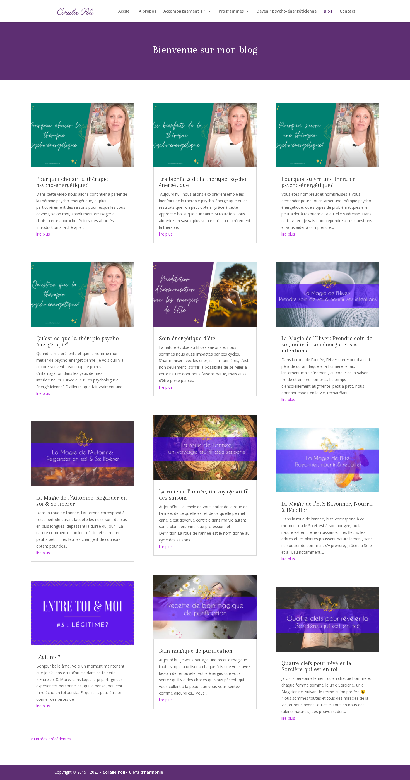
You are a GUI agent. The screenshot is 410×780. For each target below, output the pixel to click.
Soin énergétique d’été (187, 338)
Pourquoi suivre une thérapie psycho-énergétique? (318, 182)
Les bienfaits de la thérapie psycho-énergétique (203, 182)
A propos (147, 11)
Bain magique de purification (196, 650)
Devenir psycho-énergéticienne (287, 11)
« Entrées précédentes (51, 738)
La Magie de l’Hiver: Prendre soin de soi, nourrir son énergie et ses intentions (326, 344)
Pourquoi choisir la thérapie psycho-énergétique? (72, 182)
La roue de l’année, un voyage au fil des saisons (204, 494)
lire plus (43, 234)
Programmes (231, 11)
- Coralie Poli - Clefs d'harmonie (131, 772)
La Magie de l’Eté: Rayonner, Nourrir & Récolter (327, 506)
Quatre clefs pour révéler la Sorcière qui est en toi (316, 666)
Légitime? (48, 657)
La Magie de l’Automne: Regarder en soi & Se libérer (81, 500)
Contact (348, 11)
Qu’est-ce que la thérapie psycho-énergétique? (78, 341)
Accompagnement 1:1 (184, 11)
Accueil (125, 11)
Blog (328, 11)
